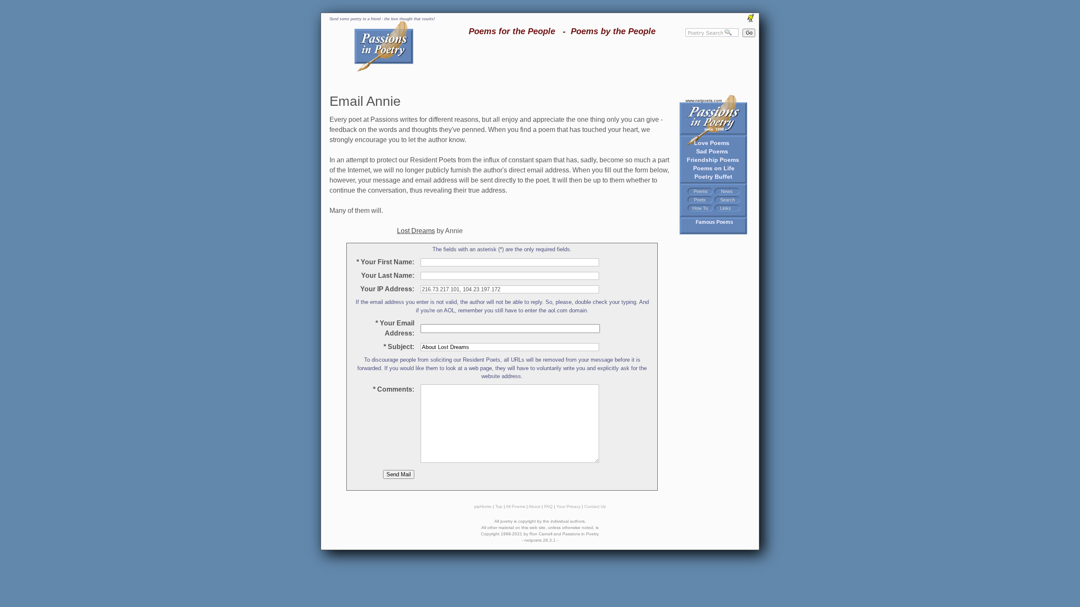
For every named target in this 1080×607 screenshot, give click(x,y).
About (534, 506)
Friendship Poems (713, 159)
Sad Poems (712, 151)
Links (725, 208)
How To (700, 208)
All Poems (515, 506)
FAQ (548, 506)
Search (727, 199)
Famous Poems (714, 222)
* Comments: (393, 389)
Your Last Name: (386, 275)
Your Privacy (568, 506)
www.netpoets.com (704, 100)
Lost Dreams (416, 230)
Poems (701, 191)
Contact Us (595, 506)
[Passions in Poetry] (383, 70)
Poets (700, 199)
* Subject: (398, 346)
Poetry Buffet (713, 176)
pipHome (482, 506)
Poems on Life (713, 168)
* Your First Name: (385, 262)
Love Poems (711, 143)
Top (498, 506)
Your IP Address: (385, 289)
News (727, 191)
